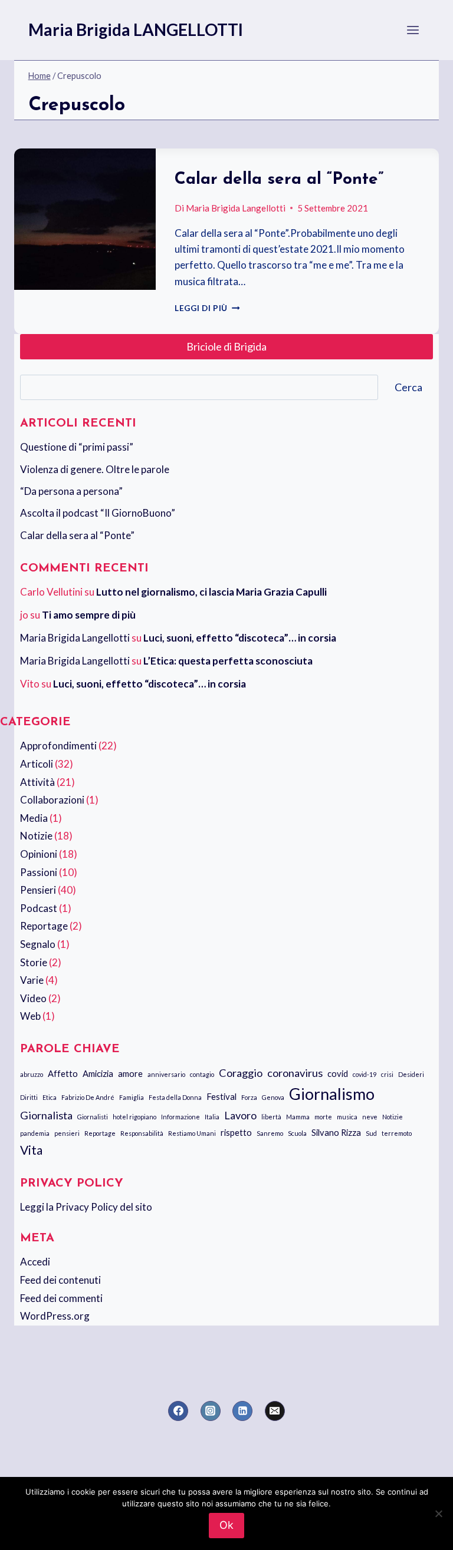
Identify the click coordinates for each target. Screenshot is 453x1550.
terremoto (397, 1133)
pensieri (67, 1133)
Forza (249, 1097)
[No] (438, 1513)
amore (130, 1073)
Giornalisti (92, 1117)
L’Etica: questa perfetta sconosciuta (228, 661)
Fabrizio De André (87, 1097)
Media (34, 818)
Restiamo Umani (192, 1133)
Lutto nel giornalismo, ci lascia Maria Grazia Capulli (211, 592)
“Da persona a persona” (71, 491)
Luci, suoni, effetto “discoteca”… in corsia (239, 638)
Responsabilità (141, 1133)
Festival (221, 1096)
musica (347, 1117)
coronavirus (295, 1072)
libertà (271, 1117)
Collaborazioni (52, 800)
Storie (33, 962)
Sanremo (270, 1133)
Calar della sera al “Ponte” (279, 179)
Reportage (44, 926)
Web (30, 1016)
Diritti (29, 1097)
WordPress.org (55, 1316)
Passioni (38, 872)
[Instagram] (211, 1411)
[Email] (275, 1411)
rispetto (236, 1132)
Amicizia (98, 1073)
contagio (202, 1074)
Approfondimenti (58, 745)
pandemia (35, 1133)
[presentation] (85, 219)
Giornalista (46, 1115)
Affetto (63, 1073)
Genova (273, 1097)
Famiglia (131, 1097)
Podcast (38, 908)
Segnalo (37, 944)
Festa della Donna (175, 1097)
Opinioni (38, 854)
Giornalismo (332, 1094)
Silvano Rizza (336, 1132)
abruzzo (31, 1074)
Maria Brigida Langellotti (235, 208)
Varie (32, 980)
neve (370, 1117)
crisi (387, 1074)
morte (323, 1117)
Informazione (180, 1117)
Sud (371, 1133)
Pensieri (38, 890)
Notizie (36, 835)
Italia (212, 1117)
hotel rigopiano (134, 1117)
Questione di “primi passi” (76, 447)
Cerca (408, 387)
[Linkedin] (242, 1411)
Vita (31, 1149)
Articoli (36, 764)
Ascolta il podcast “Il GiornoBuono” (97, 513)
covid (337, 1073)
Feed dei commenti (61, 1298)
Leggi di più (207, 308)
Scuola (297, 1133)
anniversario (166, 1074)
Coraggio (240, 1072)
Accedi (35, 1261)
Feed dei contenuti (60, 1280)
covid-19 (364, 1074)
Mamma (298, 1117)
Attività (37, 782)
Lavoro (240, 1115)
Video (33, 998)
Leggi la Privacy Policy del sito (86, 1207)
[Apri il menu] (413, 29)
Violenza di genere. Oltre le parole (94, 469)
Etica (49, 1097)
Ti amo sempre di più (89, 615)
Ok (226, 1525)
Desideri (411, 1074)
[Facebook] (178, 1411)
